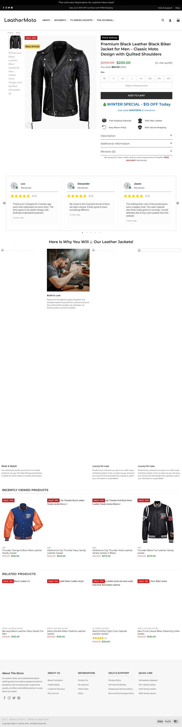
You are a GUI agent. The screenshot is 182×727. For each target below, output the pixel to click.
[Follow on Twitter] (9, 8)
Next (177, 203)
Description (108, 135)
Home (10, 33)
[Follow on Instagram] (6, 8)
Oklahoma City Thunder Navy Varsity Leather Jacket (66, 551)
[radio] (104, 78)
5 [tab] (100, 232)
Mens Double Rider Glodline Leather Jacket (66, 632)
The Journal (105, 20)
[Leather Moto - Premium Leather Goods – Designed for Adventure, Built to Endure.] (20, 20)
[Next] (91, 82)
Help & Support (165, 8)
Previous (4, 203)
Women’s (60, 20)
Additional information (115, 143)
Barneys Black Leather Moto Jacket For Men (23, 632)
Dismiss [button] (119, 2)
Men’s (46, 20)
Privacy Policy (17, 719)
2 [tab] (87, 232)
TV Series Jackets (81, 20)
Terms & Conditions (38, 719)
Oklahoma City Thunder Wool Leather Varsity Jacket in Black (112, 551)
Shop (18, 33)
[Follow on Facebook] (3, 8)
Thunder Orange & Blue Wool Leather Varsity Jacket (22, 551)
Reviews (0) (108, 151)
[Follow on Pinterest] (12, 8)
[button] (163, 20)
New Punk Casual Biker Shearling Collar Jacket (158, 632)
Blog (177, 8)
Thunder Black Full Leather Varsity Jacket (155, 551)
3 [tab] (91, 232)
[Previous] (29, 82)
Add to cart (136, 95)
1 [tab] (82, 232)
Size (103, 72)
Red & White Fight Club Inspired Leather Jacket (109, 632)
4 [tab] (95, 232)
